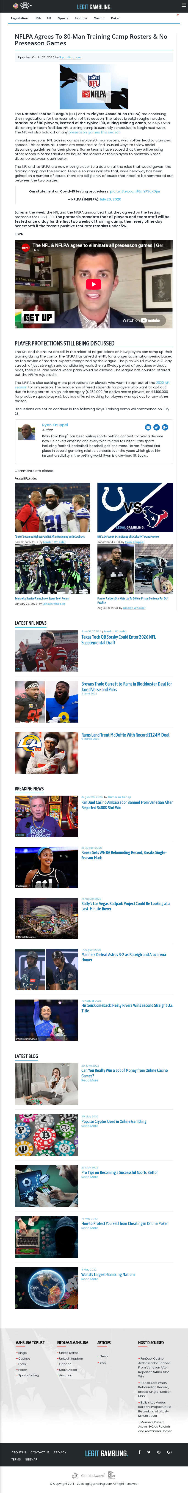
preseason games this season (95, 132)
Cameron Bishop (119, 797)
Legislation (19, 18)
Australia (65, 1375)
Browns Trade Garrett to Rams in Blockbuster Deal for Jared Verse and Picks (126, 686)
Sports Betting (28, 1375)
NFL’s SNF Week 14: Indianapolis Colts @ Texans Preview (128, 536)
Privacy (60, 1452)
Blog (103, 1362)
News (104, 1356)
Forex (22, 1364)
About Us (18, 1452)
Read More (89, 1080)
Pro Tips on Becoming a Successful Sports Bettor (119, 1172)
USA (38, 18)
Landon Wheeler (54, 542)
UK (49, 18)
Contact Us (40, 1452)
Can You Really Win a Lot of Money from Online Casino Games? (124, 1073)
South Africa (68, 1370)
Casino (99, 18)
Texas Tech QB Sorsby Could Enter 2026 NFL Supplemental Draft (118, 639)
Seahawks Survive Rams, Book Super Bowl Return (42, 598)
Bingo (22, 1353)
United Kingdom (71, 1358)
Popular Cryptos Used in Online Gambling (114, 1121)
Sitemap (31, 1459)
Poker (115, 18)
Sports (63, 18)
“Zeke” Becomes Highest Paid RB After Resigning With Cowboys (50, 536)
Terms (16, 1459)
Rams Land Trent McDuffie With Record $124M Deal (125, 734)
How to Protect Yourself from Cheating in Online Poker (124, 1223)
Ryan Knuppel (70, 57)
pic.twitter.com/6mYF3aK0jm (135, 191)
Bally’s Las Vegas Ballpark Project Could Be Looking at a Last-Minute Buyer (125, 906)
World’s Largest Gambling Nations (108, 1274)
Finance (81, 18)
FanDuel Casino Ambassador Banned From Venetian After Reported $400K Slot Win (127, 805)
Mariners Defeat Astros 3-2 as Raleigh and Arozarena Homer (123, 957)
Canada (65, 1364)
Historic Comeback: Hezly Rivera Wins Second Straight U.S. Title (127, 1008)
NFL (18, 669)
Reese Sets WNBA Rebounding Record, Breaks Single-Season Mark (124, 855)
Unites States (68, 1353)
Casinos (24, 1358)
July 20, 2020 (110, 199)
